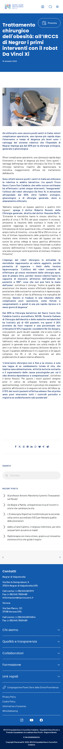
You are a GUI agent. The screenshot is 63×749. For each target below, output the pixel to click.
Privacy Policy (9, 696)
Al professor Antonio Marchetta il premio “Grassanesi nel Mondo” (33, 497)
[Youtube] (31, 720)
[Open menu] (57, 7)
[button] (15, 447)
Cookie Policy (8, 701)
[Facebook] (41, 720)
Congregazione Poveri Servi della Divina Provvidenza (32, 687)
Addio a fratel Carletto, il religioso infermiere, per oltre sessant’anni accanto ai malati (34, 528)
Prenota (52, 22)
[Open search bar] (50, 7)
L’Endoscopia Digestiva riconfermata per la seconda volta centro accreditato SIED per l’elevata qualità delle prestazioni (33, 517)
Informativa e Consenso (14, 706)
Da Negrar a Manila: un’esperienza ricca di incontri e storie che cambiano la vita (33, 506)
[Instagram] (22, 720)
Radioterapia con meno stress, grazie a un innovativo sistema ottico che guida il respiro (33, 538)
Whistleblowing (10, 711)
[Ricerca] (31, 475)
